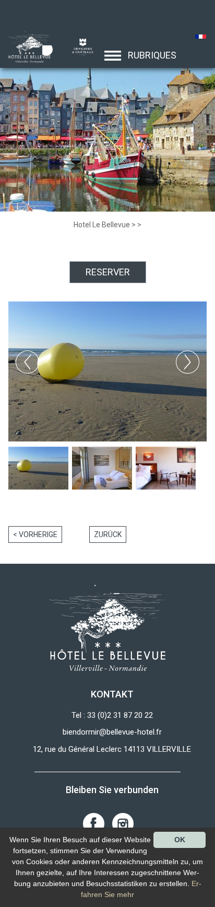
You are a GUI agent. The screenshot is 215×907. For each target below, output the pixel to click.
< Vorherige (35, 534)
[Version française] (200, 37)
